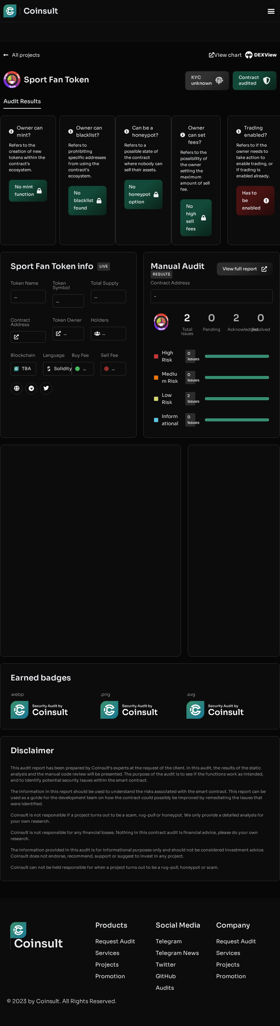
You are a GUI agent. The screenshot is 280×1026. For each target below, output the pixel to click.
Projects (107, 964)
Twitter (166, 964)
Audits (165, 987)
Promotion (110, 976)
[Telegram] (31, 388)
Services (107, 953)
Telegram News (177, 953)
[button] (271, 11)
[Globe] (17, 388)
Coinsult (41, 11)
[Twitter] (46, 388)
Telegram (169, 941)
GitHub (166, 976)
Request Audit (115, 941)
